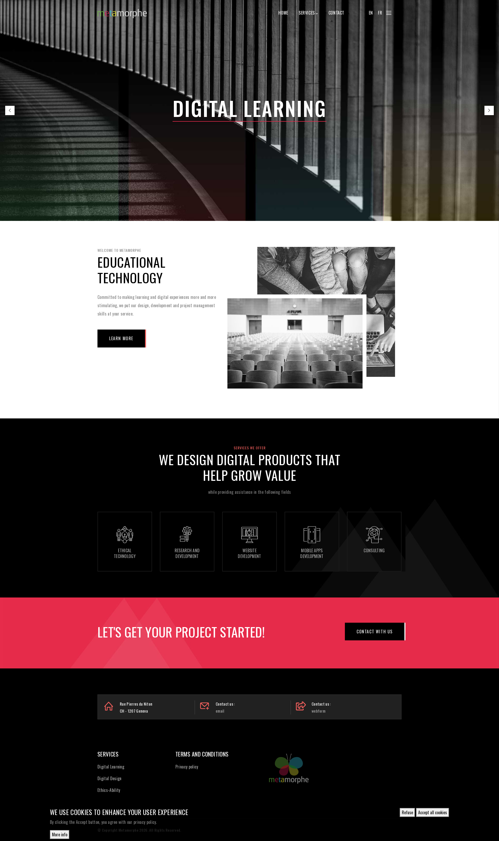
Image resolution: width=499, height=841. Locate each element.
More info (59, 834)
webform (318, 711)
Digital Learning (110, 767)
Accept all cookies (432, 812)
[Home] (122, 11)
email (220, 711)
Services (307, 13)
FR (380, 13)
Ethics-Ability (108, 790)
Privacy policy (186, 767)
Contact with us (375, 631)
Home (283, 13)
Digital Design (109, 778)
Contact (336, 13)
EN (371, 13)
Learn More (121, 338)
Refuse (407, 812)
